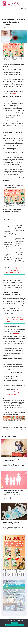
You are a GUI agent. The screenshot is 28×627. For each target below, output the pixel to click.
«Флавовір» (16, 333)
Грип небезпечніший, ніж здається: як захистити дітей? (14, 392)
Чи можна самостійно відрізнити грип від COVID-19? (14, 319)
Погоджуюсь (14, 622)
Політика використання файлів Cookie (14, 624)
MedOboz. (13, 93)
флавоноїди (20, 339)
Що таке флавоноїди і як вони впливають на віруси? (12, 270)
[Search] (25, 9)
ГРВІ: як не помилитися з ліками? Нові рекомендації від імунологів (13, 491)
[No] (26, 623)
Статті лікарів (5, 17)
